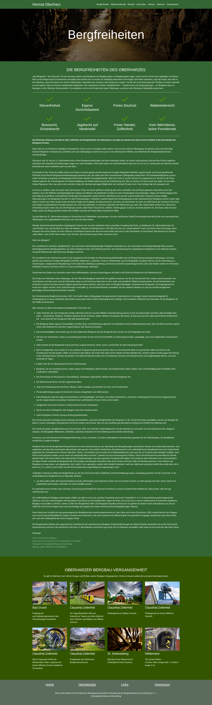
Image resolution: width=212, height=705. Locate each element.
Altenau (151, 4)
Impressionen (173, 4)
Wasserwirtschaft (118, 4)
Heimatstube (87, 684)
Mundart (131, 4)
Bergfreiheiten (103, 4)
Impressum (162, 684)
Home (50, 684)
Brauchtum (141, 4)
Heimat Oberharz (46, 4)
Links (124, 684)
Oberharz (161, 4)
